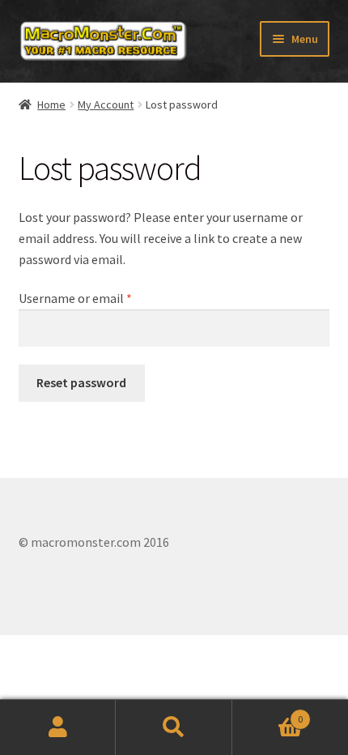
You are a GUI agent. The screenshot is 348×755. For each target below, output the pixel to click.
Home (51, 104)
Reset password (81, 382)
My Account (106, 104)
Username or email (99, 297)
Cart (267, 713)
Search (173, 727)
